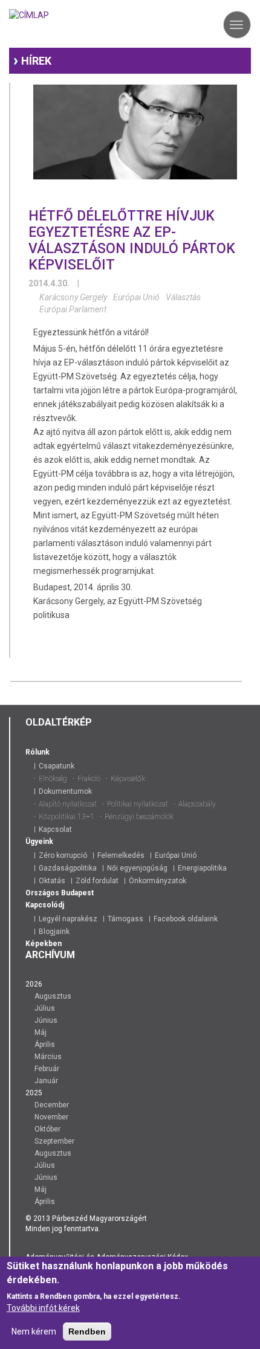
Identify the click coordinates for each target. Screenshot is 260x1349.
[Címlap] (29, 13)
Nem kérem (33, 1331)
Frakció (88, 778)
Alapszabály (197, 804)
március (48, 1056)
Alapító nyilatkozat (68, 804)
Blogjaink (54, 931)
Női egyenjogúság (137, 868)
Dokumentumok (65, 791)
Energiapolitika (202, 868)
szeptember (54, 1141)
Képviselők (128, 778)
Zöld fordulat (97, 881)
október (47, 1129)
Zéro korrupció (63, 855)
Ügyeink (39, 841)
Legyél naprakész (68, 919)
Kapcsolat (55, 829)
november (51, 1117)
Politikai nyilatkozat (137, 804)
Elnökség (53, 778)
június (45, 1020)
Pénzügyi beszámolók (139, 817)
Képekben (43, 943)
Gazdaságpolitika (68, 868)
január (46, 1081)
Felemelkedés (121, 855)
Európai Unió (136, 297)
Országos (42, 893)
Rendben (87, 1331)
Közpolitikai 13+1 (66, 817)
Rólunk (37, 752)
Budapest (77, 893)
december (51, 1105)
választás (183, 297)
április (44, 1044)
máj (40, 1032)
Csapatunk (56, 766)
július (44, 1008)
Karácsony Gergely (73, 297)
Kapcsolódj (44, 905)
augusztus (52, 996)
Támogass (125, 919)
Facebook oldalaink (186, 919)
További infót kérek (43, 1308)
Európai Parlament (72, 309)
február (46, 1068)
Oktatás (52, 881)
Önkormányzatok (157, 881)
